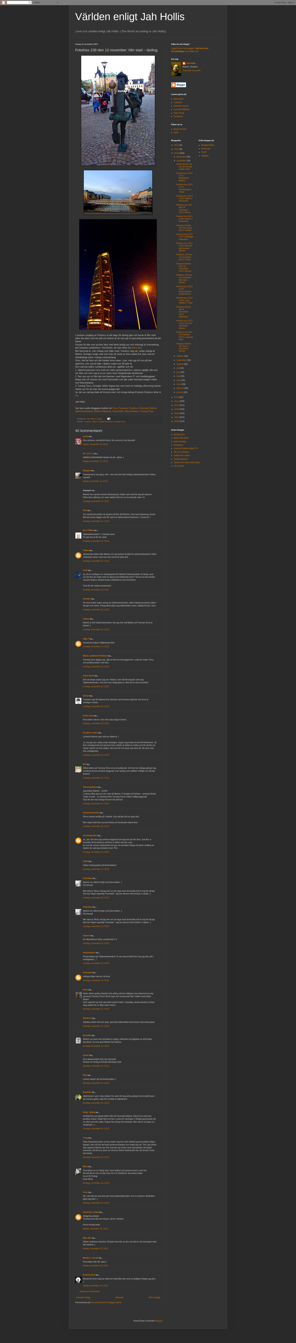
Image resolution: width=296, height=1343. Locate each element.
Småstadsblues (181, 459)
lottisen (86, 935)
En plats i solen (90, 732)
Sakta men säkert (182, 455)
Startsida (119, 1297)
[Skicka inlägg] (108, 419)
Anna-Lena (88, 716)
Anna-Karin (88, 676)
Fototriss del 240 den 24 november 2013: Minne (184, 209)
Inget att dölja (180, 441)
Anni (85, 570)
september (182, 360)
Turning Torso (146, 411)
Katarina (87, 1092)
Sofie (85, 861)
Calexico (178, 102)
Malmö (153, 408)
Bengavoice (179, 434)
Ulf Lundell (179, 466)
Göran (86, 696)
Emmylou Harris (181, 106)
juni (179, 372)
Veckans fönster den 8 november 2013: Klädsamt (183, 312)
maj (179, 376)
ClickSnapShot (90, 787)
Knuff (203, 152)
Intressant (205, 148)
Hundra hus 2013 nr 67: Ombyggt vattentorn (184, 237)
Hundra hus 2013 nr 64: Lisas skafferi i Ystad (184, 300)
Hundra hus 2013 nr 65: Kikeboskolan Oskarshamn (184, 290)
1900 (176, 132)
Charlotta (87, 878)
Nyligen (204, 156)
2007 (177, 417)
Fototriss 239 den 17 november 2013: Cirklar (184, 257)
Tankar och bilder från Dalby (187, 462)
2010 (177, 405)
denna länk (136, 347)
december (182, 157)
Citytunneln (117, 411)
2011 (177, 401)
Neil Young (179, 113)
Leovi (85, 436)
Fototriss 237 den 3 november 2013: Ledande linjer (184, 336)
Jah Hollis (191, 63)
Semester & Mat (91, 1212)
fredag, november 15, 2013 (95, 1228)
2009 (177, 409)
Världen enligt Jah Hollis (130, 16)
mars (179, 384)
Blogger (158, 1321)
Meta (85, 1166)
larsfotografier (90, 835)
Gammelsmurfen (91, 812)
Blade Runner (180, 129)
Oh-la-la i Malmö (181, 452)
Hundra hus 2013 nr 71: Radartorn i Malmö (184, 177)
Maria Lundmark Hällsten (95, 656)
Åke (85, 510)
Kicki (85, 989)
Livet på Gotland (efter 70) (186, 448)
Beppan (86, 470)
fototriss (87, 422)
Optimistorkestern (84, 411)
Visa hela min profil (191, 70)
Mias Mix (87, 1238)
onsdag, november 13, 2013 (96, 501)
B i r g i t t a (88, 453)
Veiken (86, 619)
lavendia (87, 1035)
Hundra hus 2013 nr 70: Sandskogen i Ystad (184, 188)
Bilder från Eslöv (181, 438)
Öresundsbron (132, 411)
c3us (85, 1192)
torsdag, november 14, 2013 (96, 1009)
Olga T (86, 639)
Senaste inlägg (83, 1297)
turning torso (120, 422)
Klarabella (178, 445)
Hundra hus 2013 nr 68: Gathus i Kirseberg (184, 218)
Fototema (123, 408)
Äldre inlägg (154, 1297)
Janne (86, 1055)
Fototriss (133, 408)
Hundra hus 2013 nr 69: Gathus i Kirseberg (184, 198)
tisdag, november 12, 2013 (95, 444)
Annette (87, 599)
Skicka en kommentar (89, 1291)
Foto (115, 408)
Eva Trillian (88, 530)
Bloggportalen (207, 145)
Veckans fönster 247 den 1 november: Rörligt (183, 347)
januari (180, 392)
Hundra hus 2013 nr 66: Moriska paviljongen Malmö (184, 247)
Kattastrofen (89, 1275)
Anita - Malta (89, 1112)
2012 (177, 397)
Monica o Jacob (90, 1258)
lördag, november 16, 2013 (95, 1265)
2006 (177, 421)
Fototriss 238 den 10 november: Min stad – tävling (184, 279)
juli (178, 368)
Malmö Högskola (102, 411)
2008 (177, 413)
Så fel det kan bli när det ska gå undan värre (184, 166)
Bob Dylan (178, 99)
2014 (177, 149)
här (76, 395)
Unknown (87, 972)
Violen (86, 550)
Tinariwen (178, 116)
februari (180, 388)
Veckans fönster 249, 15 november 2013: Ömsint (183, 267)
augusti (180, 364)
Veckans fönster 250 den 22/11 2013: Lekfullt (184, 228)
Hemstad (143, 408)
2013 (177, 153)
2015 (177, 145)
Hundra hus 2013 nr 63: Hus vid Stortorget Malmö (184, 324)
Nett (85, 1075)
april (179, 380)
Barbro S (87, 1018)
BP (84, 764)
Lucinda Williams (182, 109)
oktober (180, 356)
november (182, 160)
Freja (85, 1138)
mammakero (89, 952)
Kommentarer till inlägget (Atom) (106, 1302)
